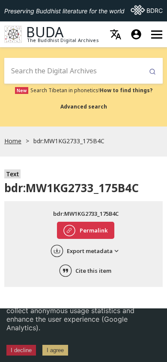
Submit (152, 72)
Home (12, 141)
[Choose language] (115, 34)
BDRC (147, 10)
